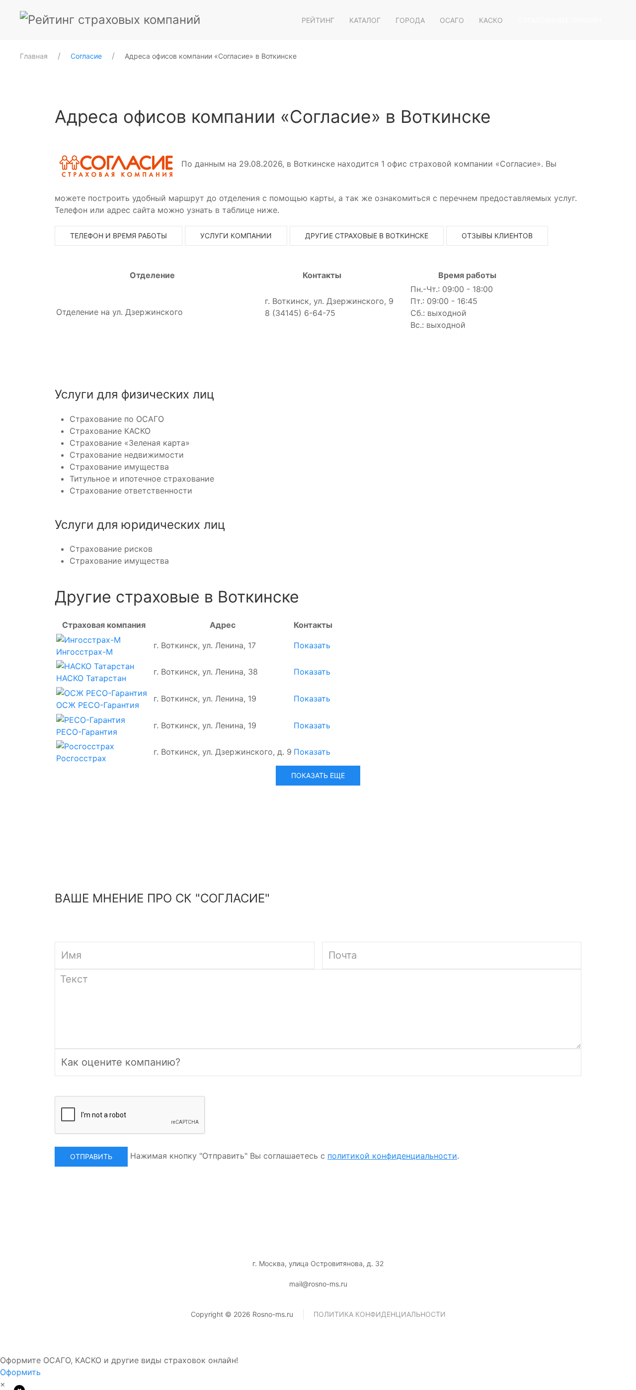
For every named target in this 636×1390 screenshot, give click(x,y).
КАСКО (491, 20)
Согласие (86, 56)
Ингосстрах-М (84, 652)
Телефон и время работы (118, 235)
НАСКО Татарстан (91, 678)
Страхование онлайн (559, 20)
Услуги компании (236, 235)
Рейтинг (318, 20)
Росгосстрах (81, 758)
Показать (312, 645)
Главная (34, 56)
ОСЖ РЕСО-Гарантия (97, 705)
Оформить (20, 1372)
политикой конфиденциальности (392, 1156)
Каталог (365, 20)
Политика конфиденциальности (380, 1314)
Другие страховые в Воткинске (366, 235)
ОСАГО (452, 20)
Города (410, 20)
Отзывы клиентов (497, 235)
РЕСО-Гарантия (86, 732)
